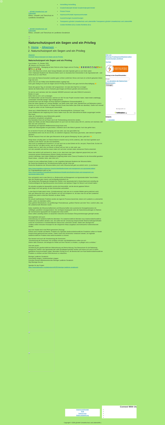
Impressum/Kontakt (82, 410)
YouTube (108, 62)
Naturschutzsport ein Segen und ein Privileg (49, 57)
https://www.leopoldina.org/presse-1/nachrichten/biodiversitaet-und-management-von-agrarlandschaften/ (61, 168)
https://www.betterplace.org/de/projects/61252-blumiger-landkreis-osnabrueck (53, 267)
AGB (82, 411)
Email (107, 79)
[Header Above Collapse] (29, 40)
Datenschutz (82, 413)
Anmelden (111, 120)
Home (35, 47)
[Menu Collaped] (29, 36)
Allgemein (48, 47)
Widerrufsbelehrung (82, 415)
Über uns (108, 55)
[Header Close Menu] (29, 38)
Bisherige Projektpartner (113, 57)
